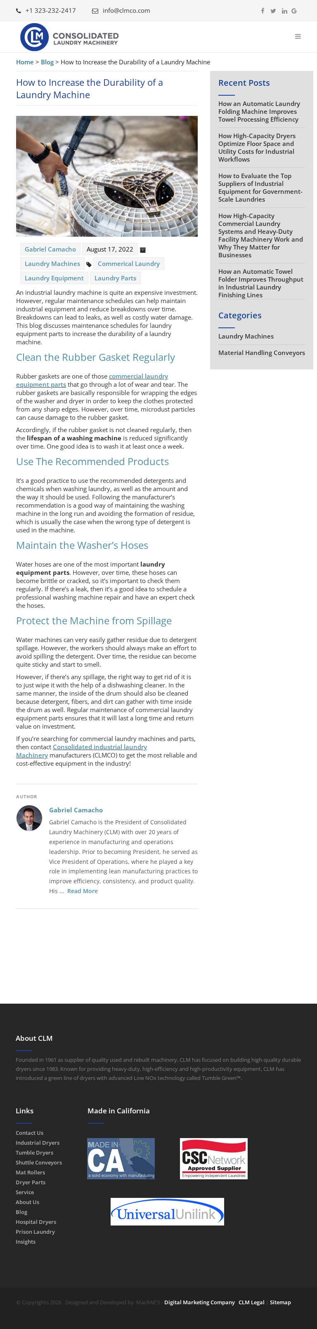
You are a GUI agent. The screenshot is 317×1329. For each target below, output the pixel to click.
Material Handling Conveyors (261, 352)
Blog (21, 1212)
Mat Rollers (30, 1172)
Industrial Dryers (37, 1142)
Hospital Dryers (36, 1222)
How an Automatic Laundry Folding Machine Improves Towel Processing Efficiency (259, 111)
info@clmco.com (125, 10)
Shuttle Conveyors (39, 1162)
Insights (25, 1241)
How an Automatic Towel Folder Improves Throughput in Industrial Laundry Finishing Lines (260, 283)
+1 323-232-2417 (50, 10)
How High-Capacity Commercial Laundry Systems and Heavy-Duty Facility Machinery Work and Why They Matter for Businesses (260, 235)
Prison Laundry (35, 1231)
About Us (27, 1202)
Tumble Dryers (34, 1152)
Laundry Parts (115, 278)
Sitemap (280, 1302)
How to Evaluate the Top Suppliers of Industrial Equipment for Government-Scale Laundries (260, 187)
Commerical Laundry (129, 263)
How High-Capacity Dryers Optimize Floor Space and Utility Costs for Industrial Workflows (257, 147)
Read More (82, 891)
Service (25, 1192)
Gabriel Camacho (76, 810)
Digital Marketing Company (199, 1302)
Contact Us (29, 1132)
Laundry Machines (52, 263)
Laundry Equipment (54, 278)
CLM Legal (252, 1302)
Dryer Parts (30, 1182)
